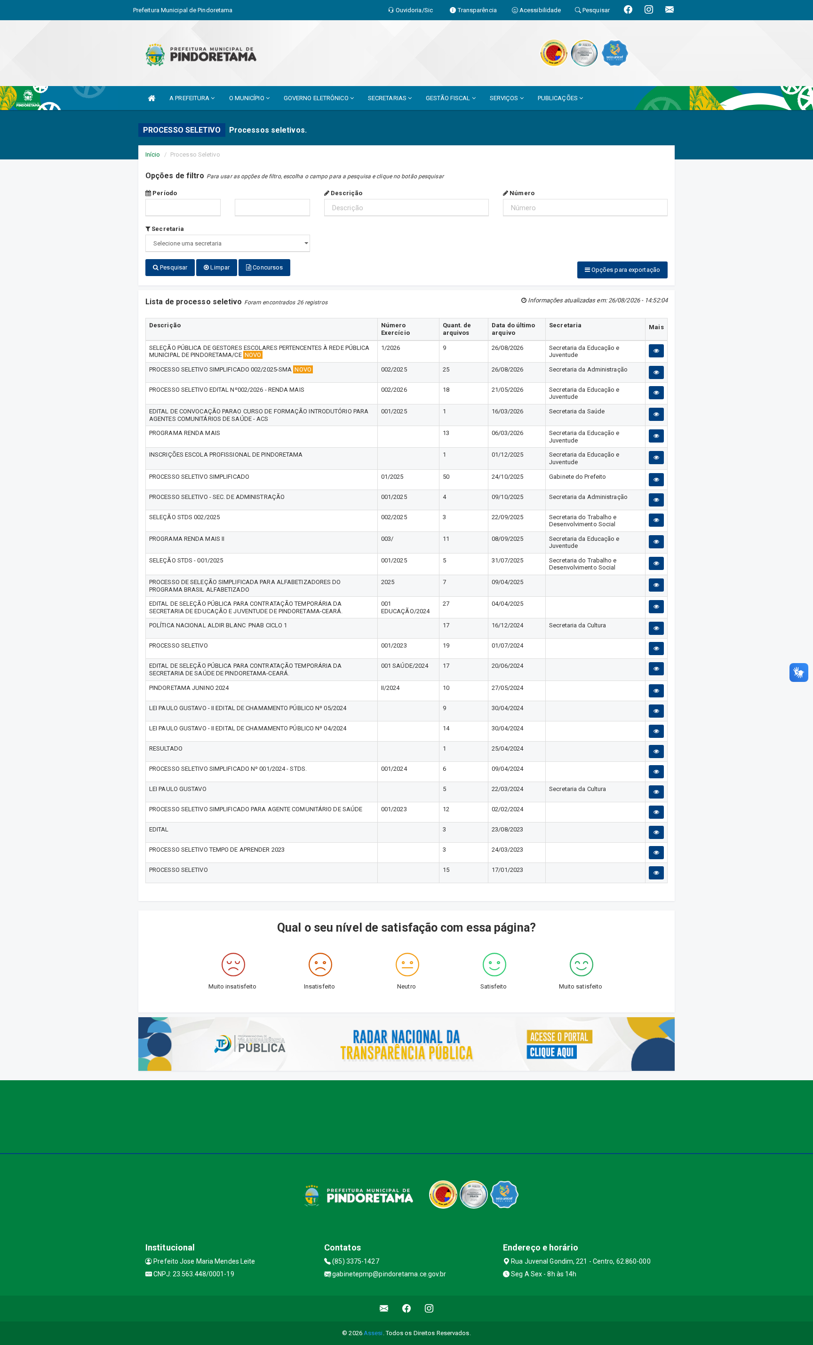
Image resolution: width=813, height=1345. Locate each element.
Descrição (345, 193)
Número (521, 193)
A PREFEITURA (190, 98)
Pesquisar (173, 267)
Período (164, 193)
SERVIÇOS (505, 98)
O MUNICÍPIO (247, 98)
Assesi (373, 1333)
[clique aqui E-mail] (384, 1308)
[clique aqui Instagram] (429, 1308)
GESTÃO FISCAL (448, 98)
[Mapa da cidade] (406, 1115)
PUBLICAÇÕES (558, 98)
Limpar (219, 267)
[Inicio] (151, 98)
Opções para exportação (625, 269)
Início (152, 154)
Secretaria (167, 228)
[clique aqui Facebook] (407, 1308)
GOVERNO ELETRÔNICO (317, 98)
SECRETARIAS (388, 98)
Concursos (267, 267)
